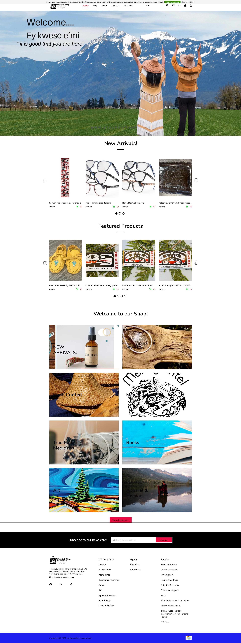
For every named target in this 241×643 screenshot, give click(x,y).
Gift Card (128, 5)
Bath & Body (105, 600)
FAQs (163, 595)
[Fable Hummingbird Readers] (102, 177)
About (105, 5)
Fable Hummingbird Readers (98, 203)
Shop (95, 5)
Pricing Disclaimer (169, 569)
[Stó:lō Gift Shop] (60, 8)
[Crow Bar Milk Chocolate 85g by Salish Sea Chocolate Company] (102, 260)
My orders (134, 564)
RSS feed (165, 622)
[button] (116, 213)
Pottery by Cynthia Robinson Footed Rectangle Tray (182, 203)
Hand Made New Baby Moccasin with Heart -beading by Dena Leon (78, 285)
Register (134, 559)
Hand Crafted (105, 569)
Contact (115, 5)
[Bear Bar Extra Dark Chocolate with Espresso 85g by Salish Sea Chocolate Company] (138, 260)
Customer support (169, 590)
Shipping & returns (170, 585)
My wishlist (135, 569)
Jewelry (102, 564)
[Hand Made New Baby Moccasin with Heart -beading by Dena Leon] (65, 260)
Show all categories (120, 520)
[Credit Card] (189, 638)
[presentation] (45, 180)
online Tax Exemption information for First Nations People (174, 613)
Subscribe (164, 540)
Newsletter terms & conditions (175, 600)
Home (86, 5)
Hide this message (172, 2)
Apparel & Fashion (107, 595)
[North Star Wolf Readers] (138, 177)
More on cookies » (188, 2)
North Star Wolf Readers (133, 203)
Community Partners (170, 605)
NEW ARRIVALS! (106, 559)
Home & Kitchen (106, 605)
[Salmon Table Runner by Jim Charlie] (65, 177)
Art (100, 590)
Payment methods (169, 580)
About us (165, 559)
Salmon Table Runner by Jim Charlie (65, 203)
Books (102, 585)
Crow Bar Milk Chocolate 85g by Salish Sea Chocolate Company (113, 285)
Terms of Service (169, 564)
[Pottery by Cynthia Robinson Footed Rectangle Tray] (175, 177)
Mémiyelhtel (104, 574)
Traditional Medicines (109, 580)
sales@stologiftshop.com (63, 577)
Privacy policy (167, 574)
